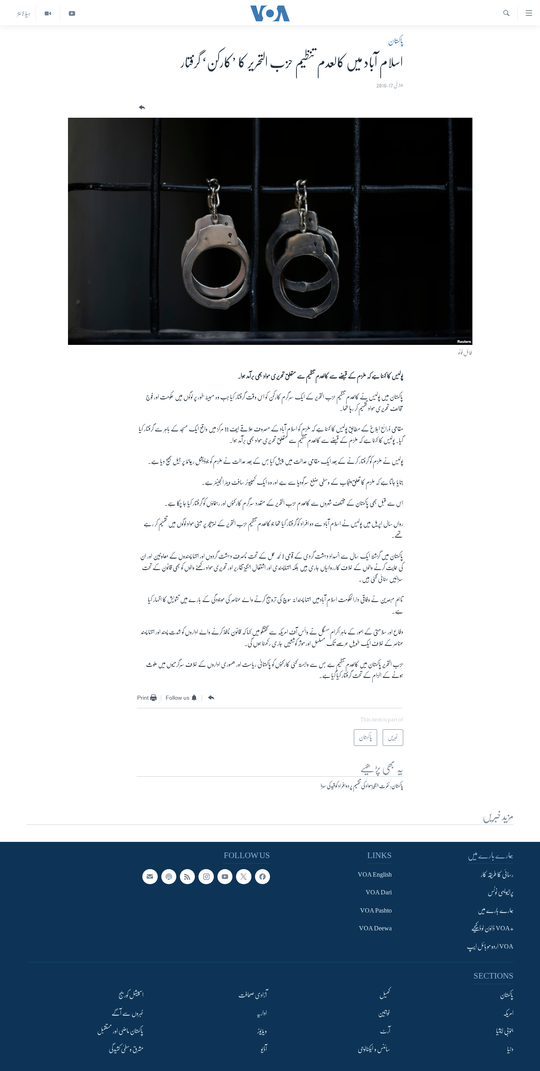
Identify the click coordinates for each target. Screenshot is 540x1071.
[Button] (141, 107)
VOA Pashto (376, 910)
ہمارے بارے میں (496, 910)
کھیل (385, 995)
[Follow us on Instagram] (205, 876)
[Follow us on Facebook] (262, 876)
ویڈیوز (262, 1031)
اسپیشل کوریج (131, 995)
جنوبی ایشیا (505, 1031)
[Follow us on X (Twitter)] (243, 876)
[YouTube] (72, 14)
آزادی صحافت (252, 995)
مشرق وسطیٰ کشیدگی (126, 1049)
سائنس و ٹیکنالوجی (374, 1049)
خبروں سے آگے (127, 1013)
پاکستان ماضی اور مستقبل (120, 1031)
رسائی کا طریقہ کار (497, 874)
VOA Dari (379, 893)
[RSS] (187, 876)
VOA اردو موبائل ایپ (490, 946)
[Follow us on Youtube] (224, 876)
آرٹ (385, 1031)
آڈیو (264, 1049)
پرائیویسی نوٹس (501, 893)
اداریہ (262, 1013)
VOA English (375, 874)
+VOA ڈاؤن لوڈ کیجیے (492, 929)
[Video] (48, 14)
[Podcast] (168, 876)
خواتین (384, 1013)
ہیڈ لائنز (24, 13)
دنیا (510, 1049)
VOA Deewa (375, 929)
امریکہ (508, 1013)
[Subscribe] (149, 876)
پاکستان (395, 41)
